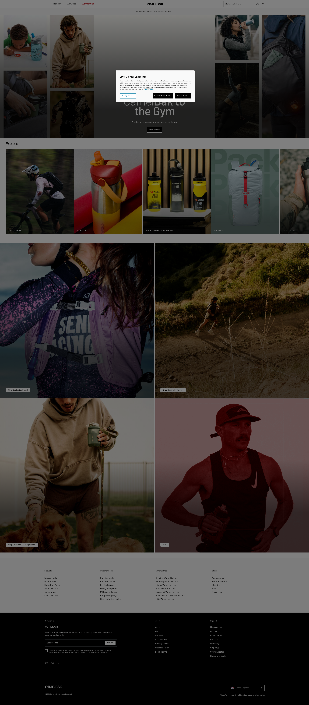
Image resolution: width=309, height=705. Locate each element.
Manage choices (128, 96)
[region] (155, 86)
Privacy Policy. (148, 89)
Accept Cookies (183, 96)
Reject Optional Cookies (163, 96)
